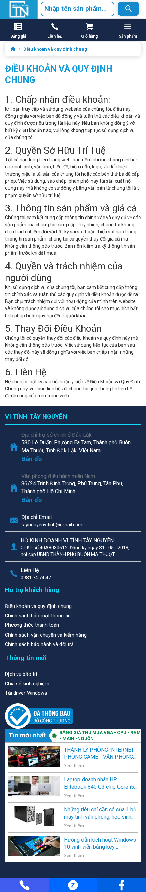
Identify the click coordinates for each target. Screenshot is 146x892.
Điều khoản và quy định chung (55, 49)
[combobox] (77, 9)
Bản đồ (31, 459)
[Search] (128, 9)
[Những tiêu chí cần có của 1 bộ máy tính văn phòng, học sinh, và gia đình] (34, 816)
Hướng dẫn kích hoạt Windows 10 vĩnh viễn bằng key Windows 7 (100, 844)
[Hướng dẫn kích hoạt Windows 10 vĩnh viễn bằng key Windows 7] (34, 845)
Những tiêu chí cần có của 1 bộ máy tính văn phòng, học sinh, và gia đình (100, 813)
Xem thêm (74, 765)
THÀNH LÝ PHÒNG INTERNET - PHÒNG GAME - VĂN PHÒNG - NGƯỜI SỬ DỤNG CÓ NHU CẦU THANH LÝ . (101, 754)
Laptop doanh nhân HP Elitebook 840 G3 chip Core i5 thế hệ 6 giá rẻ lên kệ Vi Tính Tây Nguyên (99, 783)
